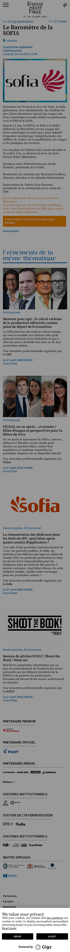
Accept (52, 936)
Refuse (17, 936)
